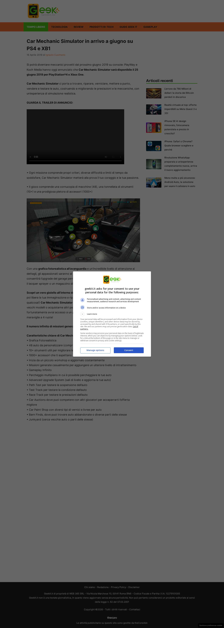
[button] (112, 314)
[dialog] (112, 314)
